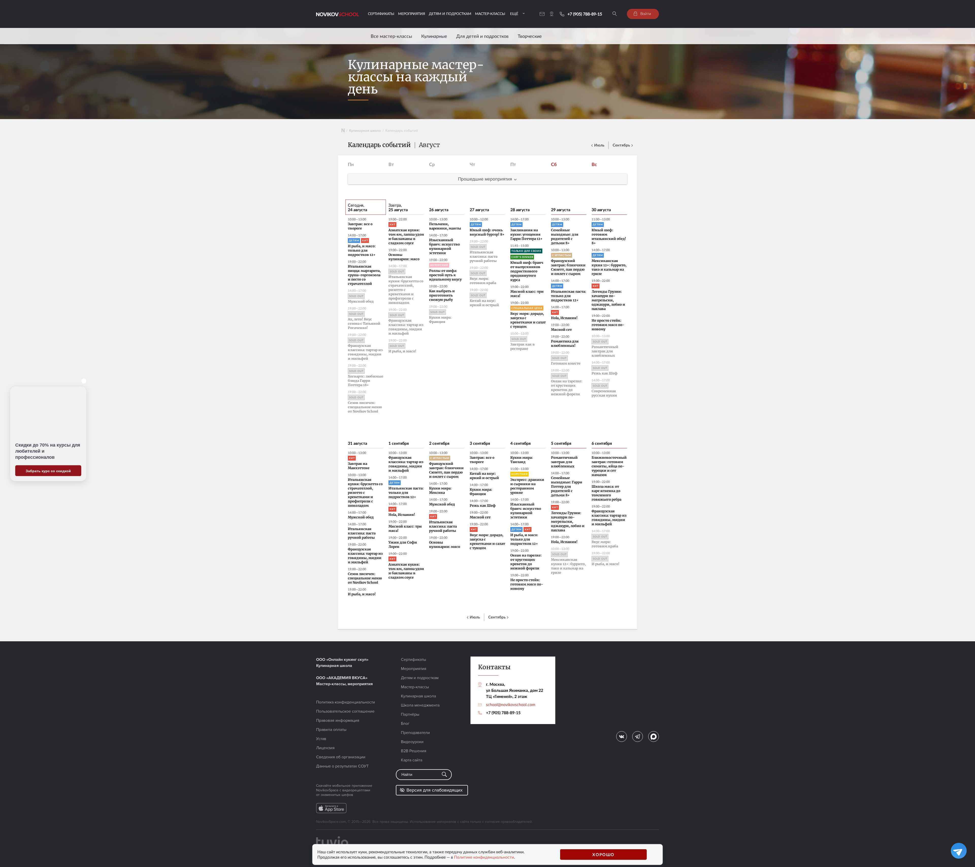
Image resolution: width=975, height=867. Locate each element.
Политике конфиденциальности (484, 857)
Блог (405, 723)
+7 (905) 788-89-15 (584, 14)
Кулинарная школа (365, 130)
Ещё (514, 13)
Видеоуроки (412, 741)
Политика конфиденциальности (345, 702)
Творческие (530, 36)
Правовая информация (337, 720)
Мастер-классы (490, 13)
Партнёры (410, 714)
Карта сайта (411, 760)
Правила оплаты (331, 729)
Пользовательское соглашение (345, 711)
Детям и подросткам (450, 13)
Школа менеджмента (420, 705)
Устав (321, 738)
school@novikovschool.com (510, 704)
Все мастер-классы (391, 36)
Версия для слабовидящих (435, 790)
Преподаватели (415, 732)
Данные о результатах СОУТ (342, 766)
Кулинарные (434, 36)
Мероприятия (411, 13)
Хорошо (603, 854)
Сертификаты (381, 13)
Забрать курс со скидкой (48, 470)
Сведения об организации (340, 757)
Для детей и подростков (482, 36)
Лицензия (325, 747)
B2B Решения (413, 751)
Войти (645, 13)
